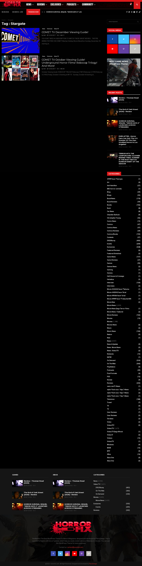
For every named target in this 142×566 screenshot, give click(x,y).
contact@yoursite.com (75, 547)
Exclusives (55, 4)
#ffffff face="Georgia (114, 179)
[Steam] (139, 12)
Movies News (112, 325)
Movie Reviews (112, 315)
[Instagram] (131, 12)
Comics (110, 224)
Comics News (112, 227)
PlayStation (111, 367)
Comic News (111, 221)
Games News (112, 266)
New (108, 338)
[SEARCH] (138, 21)
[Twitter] (129, 12)
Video (109, 422)
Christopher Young (114, 218)
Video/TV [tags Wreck (115, 432)
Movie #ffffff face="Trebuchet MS (119, 299)
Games (109, 263)
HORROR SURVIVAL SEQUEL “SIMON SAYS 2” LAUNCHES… (67, 12)
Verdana (110, 419)
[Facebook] (126, 12)
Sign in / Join (18, 12)
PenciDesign (93, 564)
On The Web (111, 363)
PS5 (108, 376)
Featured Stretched (114, 253)
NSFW (109, 357)
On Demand (111, 360)
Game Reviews (112, 260)
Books (109, 205)
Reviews (41, 4)
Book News (111, 198)
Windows (110, 444)
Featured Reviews (113, 250)
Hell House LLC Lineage (115, 276)
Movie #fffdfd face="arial (116, 295)
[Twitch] (137, 12)
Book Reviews (112, 202)
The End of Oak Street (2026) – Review (128, 110)
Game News (111, 257)
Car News (110, 211)
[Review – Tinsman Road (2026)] (112, 100)
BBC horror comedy (114, 189)
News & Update (112, 344)
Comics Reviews (113, 231)
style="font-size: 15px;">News (118, 393)
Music (109, 328)
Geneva (109, 273)
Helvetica (110, 279)
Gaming (110, 270)
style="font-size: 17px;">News (118, 396)
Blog (108, 192)
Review (109, 380)
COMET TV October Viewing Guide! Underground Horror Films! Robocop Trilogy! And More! (69, 62)
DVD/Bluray (111, 240)
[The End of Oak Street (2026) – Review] (112, 111)
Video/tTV (110, 425)
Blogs (109, 195)
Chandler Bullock (113, 215)
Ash (44, 35)
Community (87, 4)
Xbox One (110, 457)
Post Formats (112, 373)
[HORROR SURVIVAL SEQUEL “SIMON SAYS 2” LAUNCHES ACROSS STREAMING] (112, 123)
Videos (109, 438)
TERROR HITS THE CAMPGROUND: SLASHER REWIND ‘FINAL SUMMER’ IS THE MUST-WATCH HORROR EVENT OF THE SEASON (129, 159)
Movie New (111, 302)
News (28, 4)
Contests (110, 237)
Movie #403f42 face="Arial (116, 292)
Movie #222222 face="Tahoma (118, 289)
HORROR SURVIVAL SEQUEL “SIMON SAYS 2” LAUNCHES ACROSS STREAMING (129, 124)
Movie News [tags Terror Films (118, 308)
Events (109, 244)
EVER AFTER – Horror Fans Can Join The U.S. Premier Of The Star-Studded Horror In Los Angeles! (128, 140)
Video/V (110, 435)
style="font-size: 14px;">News (118, 389)
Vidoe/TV (110, 441)
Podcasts (71, 4)
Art (108, 182)
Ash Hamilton (112, 185)
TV (108, 406)
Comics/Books (112, 234)
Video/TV (56, 28)
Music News (111, 331)
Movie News (111, 305)
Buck (109, 208)
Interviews (110, 286)
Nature (109, 334)
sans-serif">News (113, 386)
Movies (109, 318)
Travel (109, 402)
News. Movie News (114, 347)
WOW (109, 448)
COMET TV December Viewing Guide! (65, 32)
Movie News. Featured (115, 312)
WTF (108, 451)
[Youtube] (134, 12)
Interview (110, 282)
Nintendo (110, 354)
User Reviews (112, 412)
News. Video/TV (113, 351)
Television (49, 28)
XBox (109, 454)
